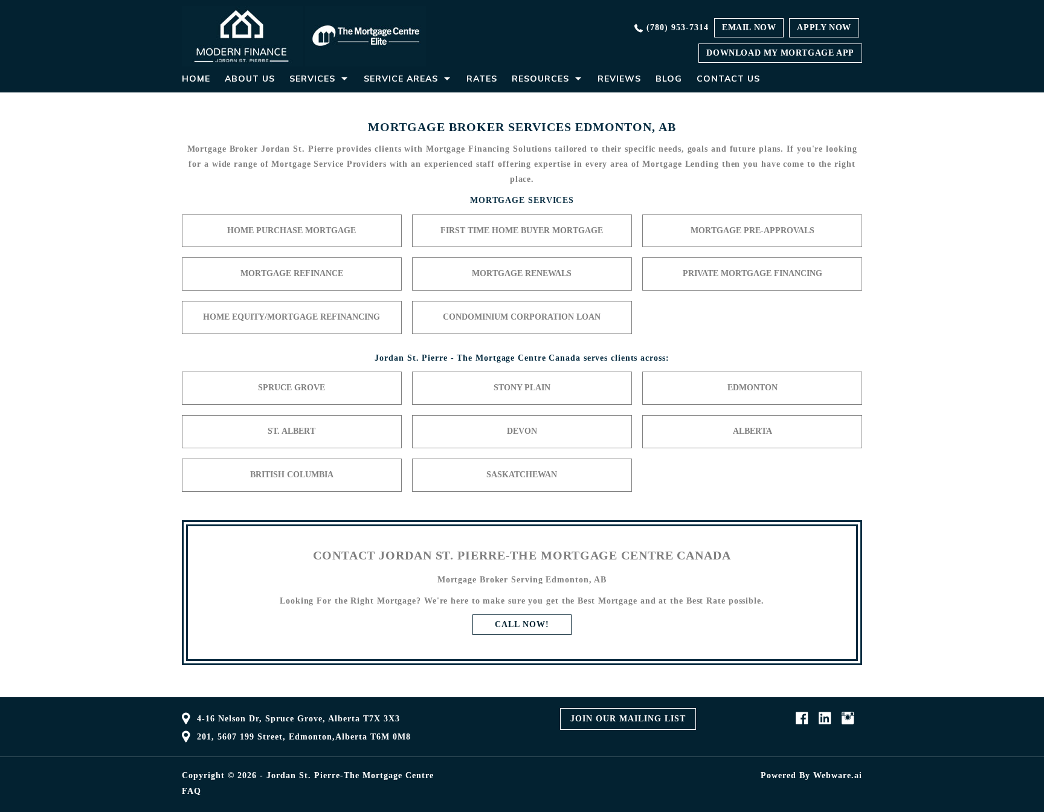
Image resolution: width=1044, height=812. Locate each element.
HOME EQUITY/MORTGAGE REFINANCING (291, 316)
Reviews (619, 78)
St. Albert (291, 431)
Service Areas (401, 78)
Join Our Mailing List (628, 718)
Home (196, 78)
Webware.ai (837, 775)
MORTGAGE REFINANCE (291, 273)
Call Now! (522, 624)
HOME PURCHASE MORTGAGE (291, 230)
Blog (669, 78)
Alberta (752, 431)
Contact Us (728, 78)
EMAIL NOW (749, 27)
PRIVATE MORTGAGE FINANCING (752, 273)
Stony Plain (522, 387)
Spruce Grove (291, 387)
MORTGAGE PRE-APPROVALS (752, 230)
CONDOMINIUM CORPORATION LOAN (522, 316)
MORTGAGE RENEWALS (522, 273)
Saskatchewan (521, 474)
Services (312, 78)
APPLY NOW (824, 27)
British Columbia (292, 474)
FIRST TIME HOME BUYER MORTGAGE (521, 230)
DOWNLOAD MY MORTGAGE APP (780, 52)
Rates (481, 78)
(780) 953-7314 (677, 27)
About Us (250, 78)
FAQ (191, 791)
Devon (522, 431)
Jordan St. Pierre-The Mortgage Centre (350, 775)
